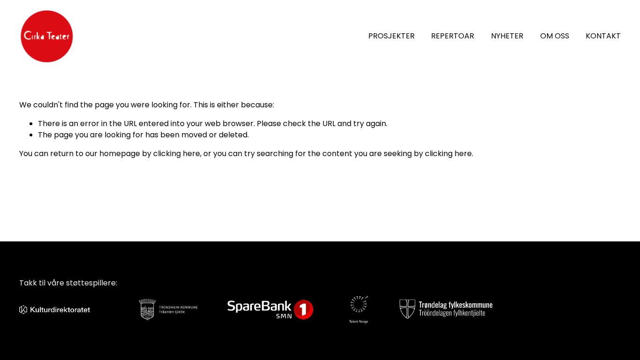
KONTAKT (603, 35)
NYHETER (507, 35)
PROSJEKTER (391, 35)
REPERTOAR (452, 35)
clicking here (176, 153)
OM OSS (554, 35)
